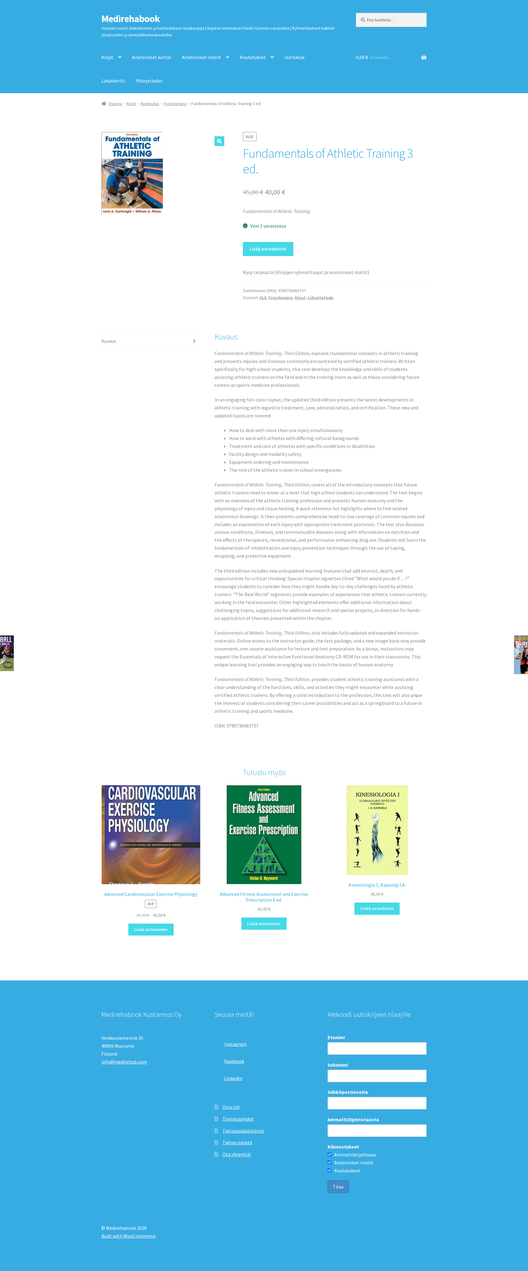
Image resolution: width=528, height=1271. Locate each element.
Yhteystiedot (149, 81)
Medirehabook (130, 19)
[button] (219, 141)
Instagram (235, 1044)
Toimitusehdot (238, 1119)
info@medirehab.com (124, 1062)
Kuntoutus (150, 103)
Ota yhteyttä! (236, 1154)
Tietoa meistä (237, 1142)
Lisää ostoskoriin (268, 249)
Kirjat (107, 57)
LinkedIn (233, 1078)
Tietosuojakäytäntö (243, 1131)
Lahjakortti (113, 81)
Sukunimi (338, 1065)
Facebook (234, 1061)
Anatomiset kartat (151, 57)
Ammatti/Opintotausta (353, 1119)
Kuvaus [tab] (108, 341)
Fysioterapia (175, 103)
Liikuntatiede (320, 297)
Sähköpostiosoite (348, 1092)
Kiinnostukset (343, 1147)
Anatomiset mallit (201, 57)
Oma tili (231, 1107)
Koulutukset (253, 57)
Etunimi (336, 1037)
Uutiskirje (294, 57)
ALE (263, 297)
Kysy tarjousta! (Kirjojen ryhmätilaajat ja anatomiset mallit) (306, 272)
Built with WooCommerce (128, 1236)
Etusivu (115, 103)
